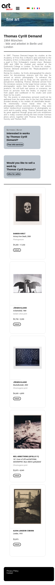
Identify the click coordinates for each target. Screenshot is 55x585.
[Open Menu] (17, 8)
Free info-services (15, 145)
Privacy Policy (12, 571)
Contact (10, 573)
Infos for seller (13, 174)
